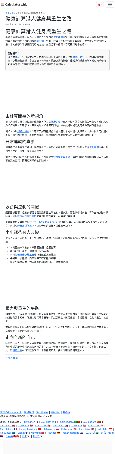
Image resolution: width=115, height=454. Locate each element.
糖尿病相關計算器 (27, 216)
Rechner (51, 432)
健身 (17, 57)
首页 (7, 13)
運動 (55, 37)
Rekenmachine (70, 432)
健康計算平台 (79, 57)
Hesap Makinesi (28, 429)
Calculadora (67, 422)
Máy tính (36, 432)
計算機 (9, 436)
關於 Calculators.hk (11, 412)
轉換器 (66, 412)
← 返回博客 (11, 358)
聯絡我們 (29, 412)
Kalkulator (49, 429)
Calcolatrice (47, 422)
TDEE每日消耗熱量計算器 (43, 222)
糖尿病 (40, 40)
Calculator (6, 425)
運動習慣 (94, 147)
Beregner (29, 422)
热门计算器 (42, 412)
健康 (62, 37)
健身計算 (17, 350)
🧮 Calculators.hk (14, 4)
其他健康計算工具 (24, 254)
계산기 (36, 436)
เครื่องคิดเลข (108, 432)
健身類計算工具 (61, 156)
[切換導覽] (110, 5)
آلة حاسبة (90, 432)
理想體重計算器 (25, 225)
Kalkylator (5, 432)
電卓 (24, 436)
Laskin (21, 432)
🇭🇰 (99, 4)
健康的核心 (57, 121)
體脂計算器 (23, 131)
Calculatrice (6, 429)
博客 (13, 13)
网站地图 (55, 412)
